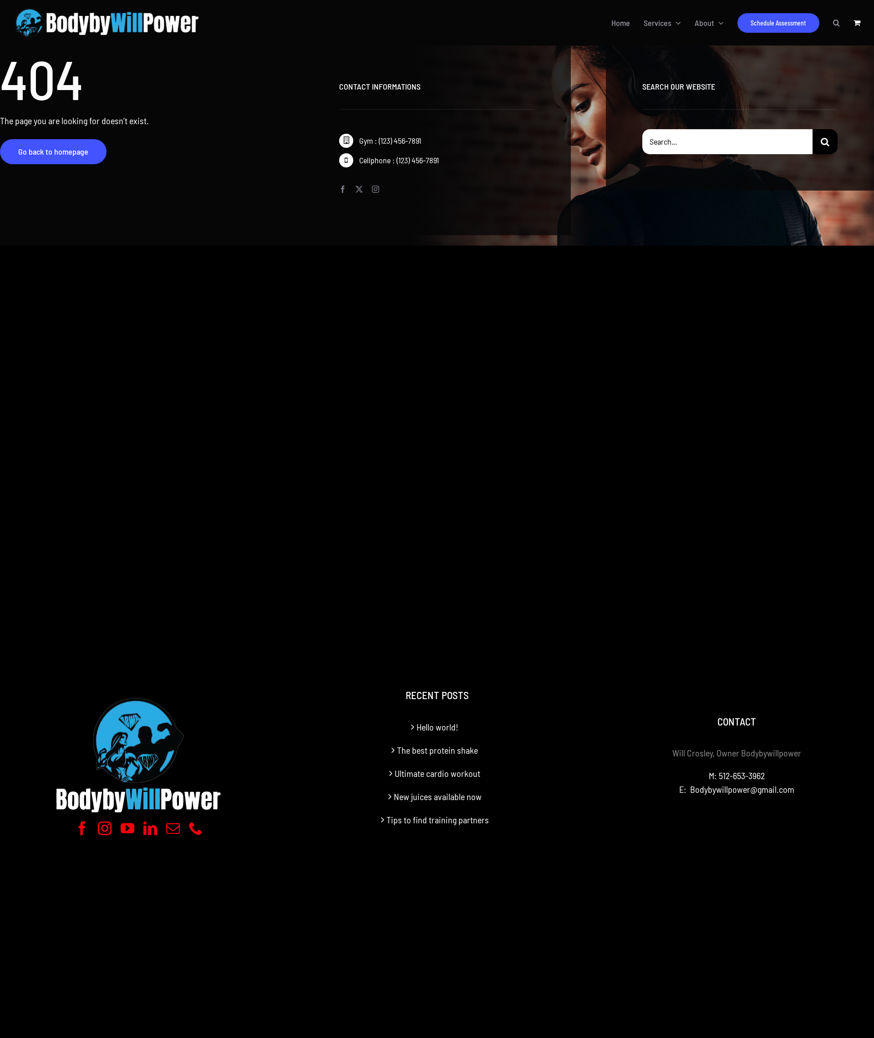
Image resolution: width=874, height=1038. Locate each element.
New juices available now (438, 796)
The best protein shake (437, 750)
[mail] (173, 828)
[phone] (196, 828)
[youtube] (127, 828)
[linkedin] (150, 828)
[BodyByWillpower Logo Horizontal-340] (107, 8)
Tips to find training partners (437, 819)
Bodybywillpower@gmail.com (742, 789)
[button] (836, 22)
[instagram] (375, 189)
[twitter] (359, 189)
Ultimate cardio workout (437, 773)
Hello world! (437, 726)
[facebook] (342, 189)
